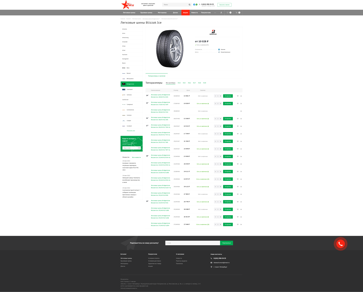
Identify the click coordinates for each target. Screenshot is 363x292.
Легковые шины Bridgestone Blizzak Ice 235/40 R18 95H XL (160, 179)
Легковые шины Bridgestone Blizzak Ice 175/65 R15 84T (160, 103)
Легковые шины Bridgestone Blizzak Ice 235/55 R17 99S (160, 141)
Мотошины (124, 263)
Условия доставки (154, 261)
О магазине (180, 254)
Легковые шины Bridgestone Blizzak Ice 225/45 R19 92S (160, 202)
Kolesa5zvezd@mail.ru (222, 262)
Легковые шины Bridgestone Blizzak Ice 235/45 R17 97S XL (160, 134)
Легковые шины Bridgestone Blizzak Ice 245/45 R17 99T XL (160, 149)
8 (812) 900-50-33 (207, 4)
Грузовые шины (126, 261)
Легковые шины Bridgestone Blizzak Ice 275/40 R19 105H (160, 224)
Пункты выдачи (181, 261)
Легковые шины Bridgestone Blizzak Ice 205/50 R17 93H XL (160, 126)
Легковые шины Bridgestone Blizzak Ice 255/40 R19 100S (160, 209)
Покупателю (152, 254)
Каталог (123, 254)
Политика (179, 263)
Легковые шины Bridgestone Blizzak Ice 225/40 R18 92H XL (160, 156)
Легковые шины (126, 258)
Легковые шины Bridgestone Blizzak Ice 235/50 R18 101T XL (161, 187)
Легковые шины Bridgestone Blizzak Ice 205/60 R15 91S (160, 111)
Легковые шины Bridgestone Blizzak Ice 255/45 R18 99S (160, 194)
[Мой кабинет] (221, 12)
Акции (150, 266)
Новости (179, 258)
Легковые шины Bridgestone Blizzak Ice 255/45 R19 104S (160, 217)
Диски (123, 266)
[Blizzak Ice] (170, 49)
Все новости (136, 157)
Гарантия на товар (154, 263)
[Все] (215, 12)
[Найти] (189, 5)
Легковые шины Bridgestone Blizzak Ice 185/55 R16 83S (160, 119)
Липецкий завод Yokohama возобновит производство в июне (131, 180)
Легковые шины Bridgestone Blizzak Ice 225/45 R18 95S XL (160, 164)
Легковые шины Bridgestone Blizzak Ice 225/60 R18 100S (160, 171)
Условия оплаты (153, 258)
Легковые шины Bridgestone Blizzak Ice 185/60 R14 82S (160, 96)
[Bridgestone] (213, 32)
